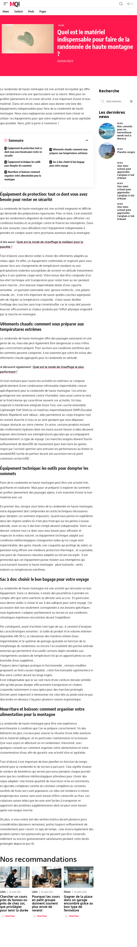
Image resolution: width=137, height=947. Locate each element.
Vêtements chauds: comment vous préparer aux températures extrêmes (68, 151)
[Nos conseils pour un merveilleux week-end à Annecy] (107, 131)
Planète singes (126, 152)
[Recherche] (120, 4)
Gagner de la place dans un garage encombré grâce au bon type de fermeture (78, 903)
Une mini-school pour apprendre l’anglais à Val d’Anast (125, 171)
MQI (14, 3)
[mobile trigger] (7, 3)
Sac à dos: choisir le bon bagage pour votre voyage (67, 163)
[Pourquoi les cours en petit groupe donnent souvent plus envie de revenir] (46, 877)
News (61, 25)
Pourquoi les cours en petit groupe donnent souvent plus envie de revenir (46, 903)
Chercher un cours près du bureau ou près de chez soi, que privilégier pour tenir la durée (14, 903)
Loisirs (3, 891)
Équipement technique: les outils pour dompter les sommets (22, 163)
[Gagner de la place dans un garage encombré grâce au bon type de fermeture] (78, 877)
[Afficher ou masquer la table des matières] (56, 140)
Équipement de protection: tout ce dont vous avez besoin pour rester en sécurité (23, 152)
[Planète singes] (107, 151)
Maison (67, 891)
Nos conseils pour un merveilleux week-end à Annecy (124, 132)
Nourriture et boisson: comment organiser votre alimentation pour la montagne (22, 175)
